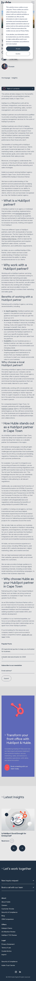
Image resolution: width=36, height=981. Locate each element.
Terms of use (6, 947)
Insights (14, 78)
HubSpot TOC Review (9, 935)
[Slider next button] (22, 848)
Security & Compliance (9, 912)
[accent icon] (16, 972)
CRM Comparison (8, 919)
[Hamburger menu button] (32, 2)
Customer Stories (8, 909)
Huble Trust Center (8, 965)
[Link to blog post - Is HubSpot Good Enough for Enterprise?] (18, 826)
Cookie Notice (6, 951)
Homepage (6, 78)
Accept (18, 48)
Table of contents (13, 88)
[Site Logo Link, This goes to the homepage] (6, 2)
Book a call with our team (12, 887)
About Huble (6, 902)
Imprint (4, 954)
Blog (3, 916)
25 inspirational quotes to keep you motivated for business (18, 650)
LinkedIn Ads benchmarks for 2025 (14, 657)
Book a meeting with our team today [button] (19, 767)
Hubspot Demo (7, 928)
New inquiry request (10, 880)
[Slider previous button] (14, 848)
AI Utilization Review (8, 932)
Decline (18, 54)
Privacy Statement (8, 944)
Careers (4, 905)
